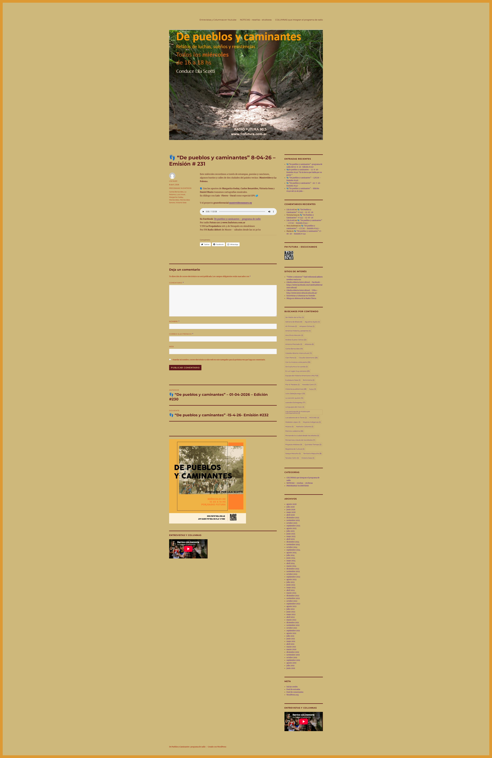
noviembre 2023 (293, 571)
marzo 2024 (291, 566)
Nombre (174, 321)
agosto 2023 (291, 579)
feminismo (308, 380)
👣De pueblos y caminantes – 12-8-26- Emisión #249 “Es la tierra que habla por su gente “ (304, 172)
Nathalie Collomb (304, 426)
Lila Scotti (173, 181)
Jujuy (312, 389)
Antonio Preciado (293, 344)
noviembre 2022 (293, 598)
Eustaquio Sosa (292, 380)
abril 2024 (290, 563)
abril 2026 (290, 515)
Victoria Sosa (181, 202)
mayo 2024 (290, 561)
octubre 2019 (291, 657)
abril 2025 (290, 539)
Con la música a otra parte (297, 362)
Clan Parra (290, 358)
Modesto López (292, 422)
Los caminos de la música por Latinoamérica (297, 412)
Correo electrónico (181, 334)
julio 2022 (290, 609)
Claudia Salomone (308, 358)
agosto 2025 (291, 528)
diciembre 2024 (292, 542)
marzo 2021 (291, 647)
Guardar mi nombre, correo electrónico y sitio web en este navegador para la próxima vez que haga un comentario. (219, 360)
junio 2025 (290, 534)
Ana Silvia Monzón (294, 335)
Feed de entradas (293, 689)
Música (289, 426)
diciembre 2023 (292, 569)
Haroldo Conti (309, 384)
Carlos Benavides (176, 192)
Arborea (309, 344)
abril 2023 (290, 590)
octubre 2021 (291, 628)
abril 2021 (290, 644)
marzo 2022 (291, 620)
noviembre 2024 (293, 544)
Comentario (176, 283)
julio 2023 (290, 582)
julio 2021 (290, 636)
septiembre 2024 (293, 550)
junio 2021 (290, 639)
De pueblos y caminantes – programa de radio (237, 219)
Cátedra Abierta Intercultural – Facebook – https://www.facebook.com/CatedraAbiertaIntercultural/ (304, 285)
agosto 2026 (291, 504)
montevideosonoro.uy (240, 202)
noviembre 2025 (293, 520)
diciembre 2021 (292, 622)
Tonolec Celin (292, 458)
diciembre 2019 (292, 652)
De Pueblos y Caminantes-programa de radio (187, 747)
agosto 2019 (291, 663)
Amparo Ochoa (306, 326)
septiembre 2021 (293, 631)
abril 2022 (290, 617)
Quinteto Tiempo (313, 444)
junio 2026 (290, 509)
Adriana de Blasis (293, 322)
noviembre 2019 (293, 655)
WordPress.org (292, 695)
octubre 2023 (291, 574)
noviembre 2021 (293, 625)
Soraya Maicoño (293, 453)
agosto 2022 (291, 606)
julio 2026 (290, 507)
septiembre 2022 (293, 604)
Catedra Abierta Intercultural (298, 353)
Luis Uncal (180, 194)
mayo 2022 (290, 614)
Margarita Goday (176, 197)
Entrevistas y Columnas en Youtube (218, 20)
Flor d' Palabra (292, 384)
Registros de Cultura (294, 449)
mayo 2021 (290, 641)
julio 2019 (290, 665)
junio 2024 (290, 558)
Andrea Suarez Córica (295, 340)
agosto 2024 (291, 553)
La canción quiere (294, 398)
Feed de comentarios (294, 692)
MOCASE (314, 418)
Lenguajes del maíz (294, 407)
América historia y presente (298, 331)
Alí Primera (291, 326)
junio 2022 (290, 612)
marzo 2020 (291, 649)
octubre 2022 (291, 601)
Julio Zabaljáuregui (295, 393)
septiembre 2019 (293, 660)
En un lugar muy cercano (297, 371)
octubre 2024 (291, 547)
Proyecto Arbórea (293, 444)
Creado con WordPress (217, 747)
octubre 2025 (291, 523)
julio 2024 (290, 555)
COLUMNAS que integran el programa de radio (299, 20)
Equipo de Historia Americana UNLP (301, 376)
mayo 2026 (291, 512)
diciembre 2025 (292, 518)
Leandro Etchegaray (295, 402)
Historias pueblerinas (295, 389)
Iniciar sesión (292, 687)
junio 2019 (290, 668)
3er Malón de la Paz (294, 317)
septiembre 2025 (293, 526)
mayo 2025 (290, 536)
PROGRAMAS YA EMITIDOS (180, 188)
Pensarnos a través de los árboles (300, 440)
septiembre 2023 (293, 577)
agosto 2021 (291, 633)
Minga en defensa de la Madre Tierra (301, 298)
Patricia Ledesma (294, 431)
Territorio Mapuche (312, 453)
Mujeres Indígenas (312, 422)
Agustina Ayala (312, 322)
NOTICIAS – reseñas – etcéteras (256, 20)
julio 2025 (290, 531)
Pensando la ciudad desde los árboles (302, 435)
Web (171, 346)
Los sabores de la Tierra (296, 418)
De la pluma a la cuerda (296, 367)
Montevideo (174, 200)
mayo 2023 (290, 587)
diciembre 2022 (292, 596)
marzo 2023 (291, 593)
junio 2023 (290, 585)
